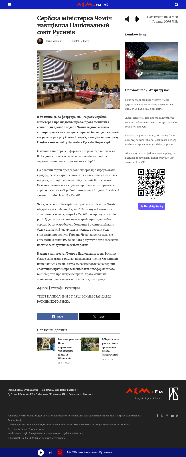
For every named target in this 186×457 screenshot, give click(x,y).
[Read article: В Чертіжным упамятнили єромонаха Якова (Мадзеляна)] (90, 344)
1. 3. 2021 (74, 41)
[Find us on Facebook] (157, 416)
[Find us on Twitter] (162, 416)
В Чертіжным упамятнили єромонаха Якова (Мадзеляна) (111, 347)
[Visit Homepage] (89, 4)
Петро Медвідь (53, 41)
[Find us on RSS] (177, 416)
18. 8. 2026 (107, 359)
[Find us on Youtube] (172, 416)
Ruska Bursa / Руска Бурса (23, 389)
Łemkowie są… (136, 34)
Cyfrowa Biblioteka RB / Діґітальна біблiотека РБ (36, 394)
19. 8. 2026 (63, 363)
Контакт (88, 394)
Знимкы (74, 394)
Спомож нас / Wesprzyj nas (147, 90)
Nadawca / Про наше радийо (59, 389)
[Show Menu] (9, 4)
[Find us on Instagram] (167, 416)
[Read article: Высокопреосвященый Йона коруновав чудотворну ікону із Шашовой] (46, 344)
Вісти (86, 41)
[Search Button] (176, 4)
